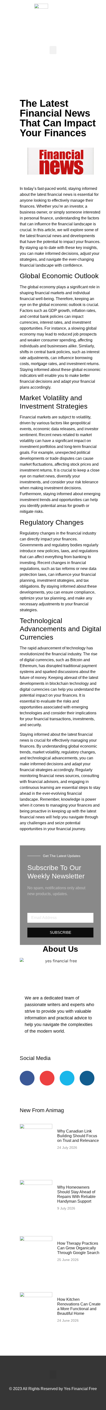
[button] (53, 50)
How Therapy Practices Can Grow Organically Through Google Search (78, 1248)
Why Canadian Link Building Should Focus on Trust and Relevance (78, 1136)
